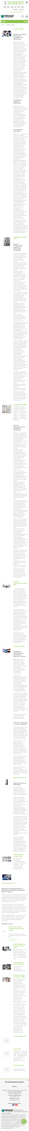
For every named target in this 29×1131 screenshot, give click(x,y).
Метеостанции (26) (17, 867)
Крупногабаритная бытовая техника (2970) (19, 945)
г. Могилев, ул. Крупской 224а (14, 1092)
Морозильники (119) (19, 777)
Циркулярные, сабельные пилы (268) (19, 1016)
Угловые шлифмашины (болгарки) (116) (19, 1013)
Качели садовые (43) (19, 1036)
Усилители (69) (16, 967)
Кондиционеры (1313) (8, 883)
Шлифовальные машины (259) (20, 1018)
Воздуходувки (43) (17, 982)
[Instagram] (15, 1105)
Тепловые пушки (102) (18, 869)
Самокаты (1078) (17, 1058)
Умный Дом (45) (18, 1065)
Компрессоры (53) (17, 998)
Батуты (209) (24, 1051)
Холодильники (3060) (20, 404)
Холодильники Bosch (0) (18, 406)
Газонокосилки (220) (18, 983)
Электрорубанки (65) (18, 1031)
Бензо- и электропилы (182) (19, 979)
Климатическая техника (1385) (18, 855)
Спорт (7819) (17, 1049)
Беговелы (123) (16, 1052)
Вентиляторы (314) (17, 858)
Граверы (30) (16, 988)
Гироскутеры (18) (20, 1057)
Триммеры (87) (16, 1011)
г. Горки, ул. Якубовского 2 (14, 1095)
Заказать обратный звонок (17, 12)
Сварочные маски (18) (18, 1010)
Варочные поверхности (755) (20, 949)
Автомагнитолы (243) (18, 966)
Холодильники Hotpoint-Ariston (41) (19, 410)
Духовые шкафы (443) (18, 951)
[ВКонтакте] (13, 1105)
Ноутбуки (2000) (18, 29)
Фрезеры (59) (20, 1014)
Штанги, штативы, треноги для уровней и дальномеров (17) (20, 1020)
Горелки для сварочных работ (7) (19, 985)
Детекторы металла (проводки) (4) (19, 993)
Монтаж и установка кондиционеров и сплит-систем (16, 928)
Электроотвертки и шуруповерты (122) (17, 1028)
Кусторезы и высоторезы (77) (17, 1003)
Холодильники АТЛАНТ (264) (20, 419)
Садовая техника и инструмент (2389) (19, 976)
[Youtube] (17, 1105)
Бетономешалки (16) (18, 980)
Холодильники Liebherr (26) (19, 414)
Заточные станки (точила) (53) (19, 996)
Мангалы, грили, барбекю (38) (19, 1006)
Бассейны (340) (16, 1051)
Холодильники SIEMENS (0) (19, 417)
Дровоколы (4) (16, 995)
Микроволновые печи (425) (19, 952)
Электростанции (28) (18, 1032)
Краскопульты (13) (17, 999)
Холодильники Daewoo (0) (19, 408)
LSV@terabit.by (12, 1122)
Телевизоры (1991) (19, 646)
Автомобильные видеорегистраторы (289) (19, 970)
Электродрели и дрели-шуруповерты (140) (20, 1025)
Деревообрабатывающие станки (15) (19, 991)
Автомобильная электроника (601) (19, 963)
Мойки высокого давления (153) (19, 1008)
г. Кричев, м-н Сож (14, 1098)
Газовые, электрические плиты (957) (20, 583)
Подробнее (13, 939)
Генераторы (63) (17, 985)
